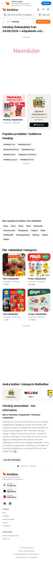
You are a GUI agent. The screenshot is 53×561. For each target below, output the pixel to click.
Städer (5, 522)
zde (15, 451)
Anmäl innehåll (8, 519)
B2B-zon (5, 539)
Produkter (6, 526)
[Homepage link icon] (18, 466)
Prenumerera (44, 22)
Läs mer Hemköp (12, 459)
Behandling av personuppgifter (26, 557)
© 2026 (26, 548)
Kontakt (5, 516)
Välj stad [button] (46, 15)
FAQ (4, 513)
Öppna (46, 3)
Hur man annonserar (10, 535)
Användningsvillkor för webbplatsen (26, 554)
